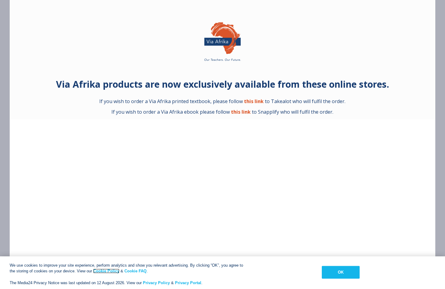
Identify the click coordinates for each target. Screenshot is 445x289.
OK (341, 272)
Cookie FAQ (135, 271)
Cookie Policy (106, 271)
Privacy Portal (188, 283)
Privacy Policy (156, 283)
